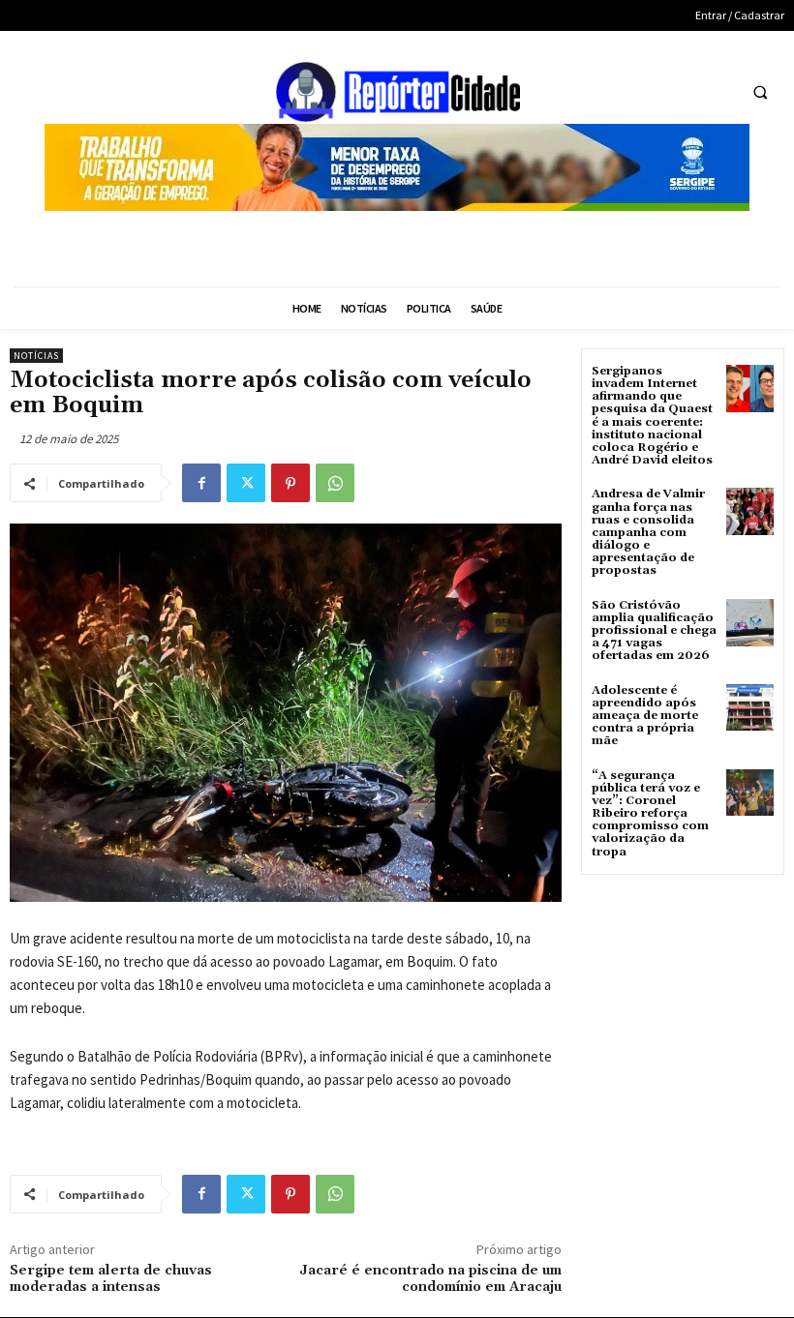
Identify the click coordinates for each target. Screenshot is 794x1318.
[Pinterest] (290, 483)
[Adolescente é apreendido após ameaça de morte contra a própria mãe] (750, 708)
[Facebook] (201, 483)
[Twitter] (246, 483)
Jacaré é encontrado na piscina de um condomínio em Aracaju (430, 1279)
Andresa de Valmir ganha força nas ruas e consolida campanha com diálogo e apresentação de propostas (648, 532)
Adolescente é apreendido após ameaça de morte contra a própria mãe (645, 716)
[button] (760, 93)
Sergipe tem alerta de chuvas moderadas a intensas (111, 1279)
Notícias (36, 355)
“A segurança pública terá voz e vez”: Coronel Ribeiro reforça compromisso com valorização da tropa (650, 813)
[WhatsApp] (335, 483)
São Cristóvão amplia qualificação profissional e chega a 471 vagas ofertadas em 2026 (654, 631)
